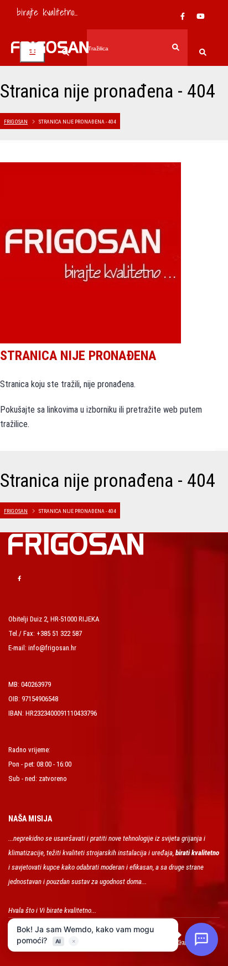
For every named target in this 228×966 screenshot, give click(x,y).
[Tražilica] (203, 53)
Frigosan (16, 122)
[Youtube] (200, 16)
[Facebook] (182, 16)
